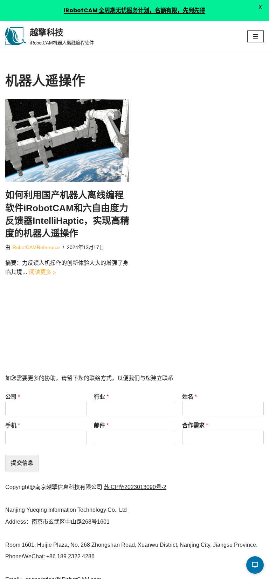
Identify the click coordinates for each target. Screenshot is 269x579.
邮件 (101, 425)
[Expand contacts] (255, 565)
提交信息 (22, 463)
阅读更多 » (42, 272)
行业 (101, 397)
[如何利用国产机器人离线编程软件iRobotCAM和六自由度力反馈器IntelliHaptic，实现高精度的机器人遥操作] (67, 140)
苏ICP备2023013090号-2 (135, 487)
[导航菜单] (255, 36)
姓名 (189, 397)
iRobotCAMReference (36, 247)
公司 (12, 397)
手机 (12, 425)
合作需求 (195, 425)
